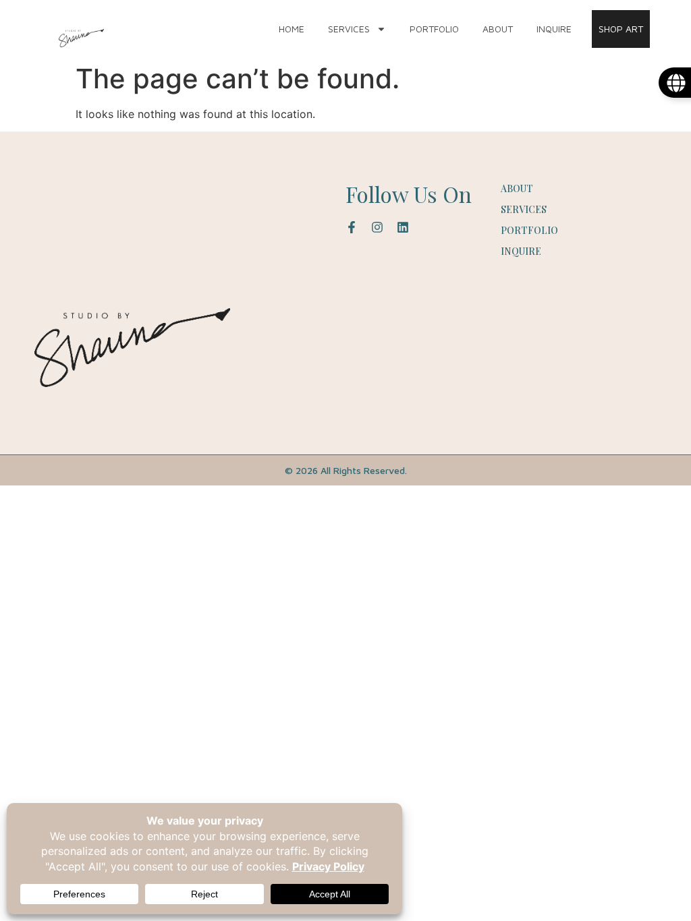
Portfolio (434, 28)
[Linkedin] (403, 227)
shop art (621, 28)
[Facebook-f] (352, 227)
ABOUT (497, 28)
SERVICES (349, 28)
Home (291, 28)
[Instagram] (377, 227)
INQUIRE (554, 28)
